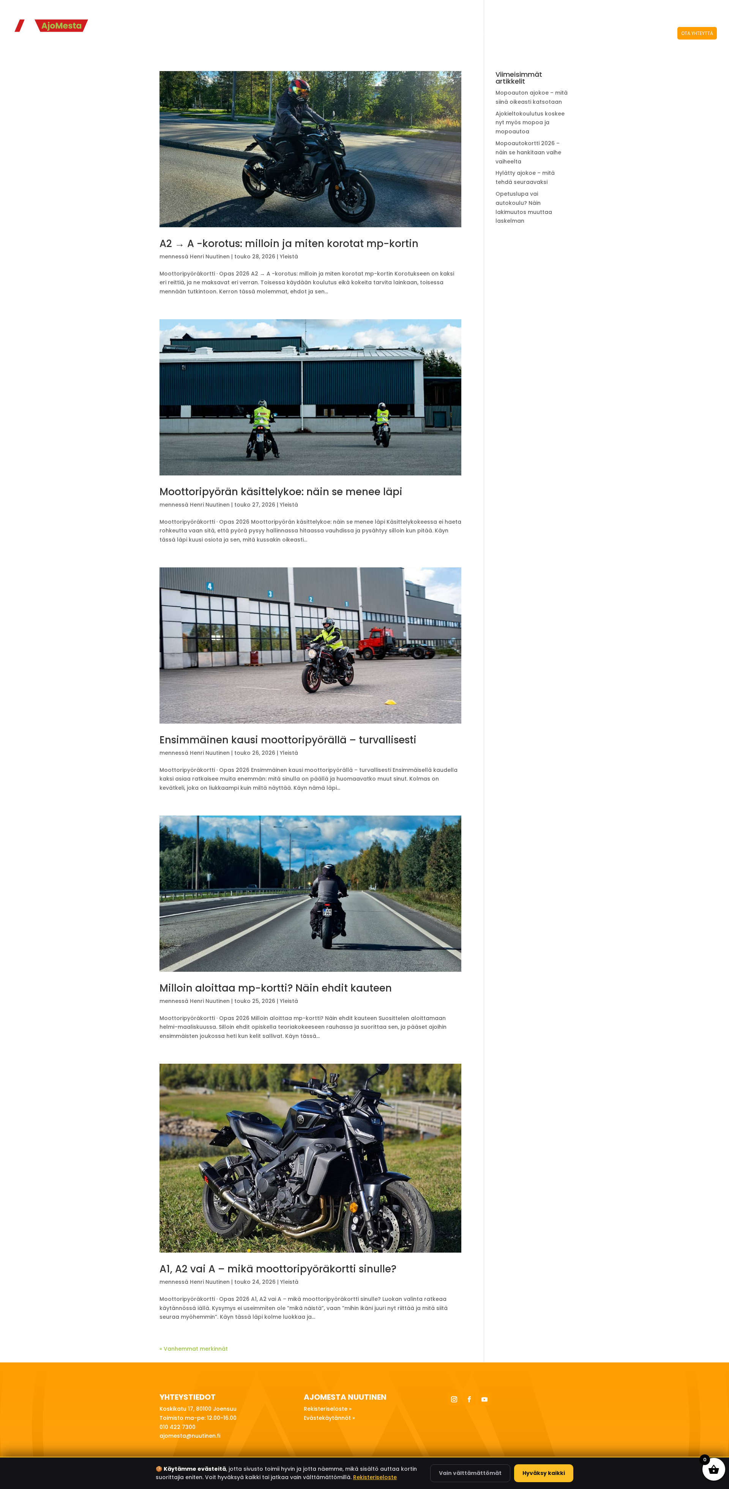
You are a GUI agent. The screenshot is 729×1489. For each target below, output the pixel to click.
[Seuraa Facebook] (469, 1399)
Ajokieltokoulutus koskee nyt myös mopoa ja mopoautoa (530, 123)
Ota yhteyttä (697, 33)
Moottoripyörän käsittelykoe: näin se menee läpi (280, 492)
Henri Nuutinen (210, 256)
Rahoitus (624, 33)
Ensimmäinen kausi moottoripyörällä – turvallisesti (288, 740)
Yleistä (289, 256)
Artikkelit (656, 33)
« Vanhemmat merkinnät (193, 1349)
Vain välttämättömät (470, 1473)
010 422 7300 (617, 7)
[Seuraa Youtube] (484, 1399)
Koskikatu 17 (568, 8)
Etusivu (476, 33)
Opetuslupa (543, 33)
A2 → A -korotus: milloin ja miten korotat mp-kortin (288, 243)
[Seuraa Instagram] (454, 1399)
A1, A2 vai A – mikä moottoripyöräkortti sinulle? (277, 1269)
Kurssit (503, 33)
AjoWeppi (585, 33)
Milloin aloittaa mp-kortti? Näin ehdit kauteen (275, 988)
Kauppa (653, 8)
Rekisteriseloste (375, 1477)
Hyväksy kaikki (543, 1473)
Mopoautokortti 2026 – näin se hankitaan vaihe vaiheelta (528, 152)
